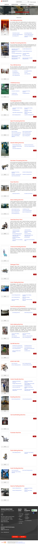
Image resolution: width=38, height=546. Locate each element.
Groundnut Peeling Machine (17, 347)
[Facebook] (33, 513)
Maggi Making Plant (27, 385)
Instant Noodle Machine (17, 379)
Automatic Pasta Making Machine (28, 453)
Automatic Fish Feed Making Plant (29, 240)
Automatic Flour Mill (15, 73)
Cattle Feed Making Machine (15, 232)
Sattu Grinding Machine (27, 337)
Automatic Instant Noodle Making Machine (29, 390)
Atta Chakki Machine (16, 75)
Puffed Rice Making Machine (17, 34)
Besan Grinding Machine (27, 212)
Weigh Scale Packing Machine (28, 113)
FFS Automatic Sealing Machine (28, 108)
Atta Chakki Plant (27, 73)
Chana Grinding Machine (27, 210)
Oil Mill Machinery (15, 83)
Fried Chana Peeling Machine (15, 300)
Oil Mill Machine (14, 93)
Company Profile (14, 4)
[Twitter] (35, 513)
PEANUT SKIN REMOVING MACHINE (16, 351)
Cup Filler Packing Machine (29, 114)
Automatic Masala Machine (29, 146)
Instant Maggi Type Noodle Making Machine (29, 384)
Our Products (23, 4)
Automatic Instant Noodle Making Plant (17, 390)
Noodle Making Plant (26, 55)
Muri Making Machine (16, 20)
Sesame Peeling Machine (17, 486)
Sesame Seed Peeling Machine (28, 489)
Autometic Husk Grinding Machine (16, 472)
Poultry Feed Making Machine (28, 232)
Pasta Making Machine (16, 450)
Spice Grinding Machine (16, 134)
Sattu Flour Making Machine (27, 335)
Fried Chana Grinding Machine (26, 334)
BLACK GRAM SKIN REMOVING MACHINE (29, 349)
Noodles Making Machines (27, 51)
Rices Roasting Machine (16, 399)
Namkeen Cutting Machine (16, 174)
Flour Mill (25, 72)
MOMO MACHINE (14, 361)
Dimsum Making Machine (16, 364)
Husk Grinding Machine (16, 468)
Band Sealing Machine (16, 114)
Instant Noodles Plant (16, 387)
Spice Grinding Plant (26, 135)
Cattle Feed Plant (27, 230)
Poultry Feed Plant (27, 233)
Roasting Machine (15, 397)
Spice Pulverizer (14, 131)
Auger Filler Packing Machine (17, 112)
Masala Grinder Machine (28, 144)
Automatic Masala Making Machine (17, 147)
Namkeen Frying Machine (27, 174)
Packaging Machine (15, 101)
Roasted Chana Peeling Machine (27, 295)
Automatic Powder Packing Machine (17, 108)
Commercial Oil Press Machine (26, 91)
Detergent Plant (14, 264)
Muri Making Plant (15, 35)
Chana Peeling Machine (16, 295)
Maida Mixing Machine (28, 312)
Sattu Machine (14, 335)
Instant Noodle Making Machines (16, 382)
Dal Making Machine (28, 345)
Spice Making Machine (27, 132)
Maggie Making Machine (16, 383)
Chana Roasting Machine (27, 399)
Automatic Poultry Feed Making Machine (28, 236)
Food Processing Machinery (18, 306)
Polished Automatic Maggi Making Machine (16, 56)
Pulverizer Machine (15, 432)
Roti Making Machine (16, 312)
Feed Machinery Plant (16, 219)
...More (35, 38)
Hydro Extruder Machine (16, 175)
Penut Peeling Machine (16, 348)
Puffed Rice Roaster (16, 33)
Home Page (7, 4)
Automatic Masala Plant (16, 148)
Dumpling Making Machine (27, 364)
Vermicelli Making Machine (17, 415)
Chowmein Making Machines (26, 54)
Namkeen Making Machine (27, 172)
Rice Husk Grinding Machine (27, 470)
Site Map (20, 523)
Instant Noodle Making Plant (17, 385)
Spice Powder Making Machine (15, 136)
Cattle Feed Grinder (15, 230)
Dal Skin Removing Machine (17, 345)
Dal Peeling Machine (28, 347)
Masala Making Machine (17, 142)
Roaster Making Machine (28, 34)
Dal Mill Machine (14, 343)
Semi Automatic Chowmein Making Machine (27, 58)
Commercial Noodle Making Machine (17, 52)
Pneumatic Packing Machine (27, 111)
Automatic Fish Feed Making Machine (17, 240)
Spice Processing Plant (27, 134)
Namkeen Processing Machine (18, 160)
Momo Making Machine (27, 363)
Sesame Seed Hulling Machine (28, 491)
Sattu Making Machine (16, 324)
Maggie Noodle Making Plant (28, 388)
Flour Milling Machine (28, 71)
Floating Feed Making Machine (16, 238)
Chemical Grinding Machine (18, 246)
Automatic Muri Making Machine (28, 36)
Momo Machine (14, 363)
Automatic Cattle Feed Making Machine (16, 236)
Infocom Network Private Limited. (20, 542)
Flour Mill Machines (15, 65)
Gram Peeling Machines (17, 282)
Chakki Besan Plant (26, 209)
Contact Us (31, 4)
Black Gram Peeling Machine (26, 298)
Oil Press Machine (15, 94)
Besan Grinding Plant (15, 212)
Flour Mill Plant (14, 71)
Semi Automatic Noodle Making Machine (16, 58)
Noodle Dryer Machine (28, 193)
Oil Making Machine (26, 93)
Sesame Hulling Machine (16, 488)
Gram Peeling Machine (16, 297)
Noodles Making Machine (27, 48)
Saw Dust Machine (15, 470)
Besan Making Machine (16, 200)
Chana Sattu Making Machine (15, 334)
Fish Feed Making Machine (17, 233)
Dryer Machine (14, 182)
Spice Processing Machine (17, 121)
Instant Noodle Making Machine (28, 382)
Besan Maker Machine (16, 209)
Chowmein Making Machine (17, 53)
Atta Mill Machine (15, 72)
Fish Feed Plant (27, 237)
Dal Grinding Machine (15, 213)
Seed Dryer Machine (16, 193)
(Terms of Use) (20, 541)
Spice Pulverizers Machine (27, 131)
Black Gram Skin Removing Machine (27, 300)
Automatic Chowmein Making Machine (16, 49)
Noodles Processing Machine (18, 43)
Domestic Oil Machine (15, 91)
